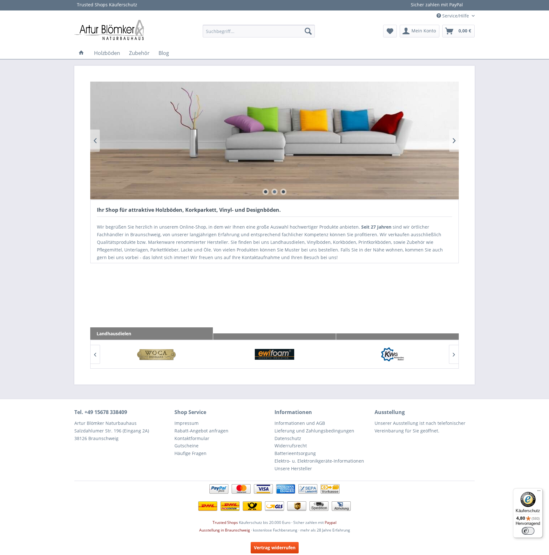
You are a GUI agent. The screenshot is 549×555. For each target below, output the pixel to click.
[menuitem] (259, 31)
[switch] (528, 531)
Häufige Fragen (190, 453)
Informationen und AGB (299, 423)
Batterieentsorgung (295, 453)
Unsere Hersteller (293, 468)
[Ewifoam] (274, 354)
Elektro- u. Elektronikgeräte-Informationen (319, 461)
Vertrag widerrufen (274, 548)
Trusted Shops (225, 522)
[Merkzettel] (390, 31)
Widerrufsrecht (290, 446)
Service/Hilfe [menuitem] (455, 16)
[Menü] (539, 492)
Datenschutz (287, 438)
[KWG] (392, 354)
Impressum (186, 423)
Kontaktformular (191, 438)
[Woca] (156, 354)
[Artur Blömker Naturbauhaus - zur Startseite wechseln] (109, 29)
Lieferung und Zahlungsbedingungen (314, 431)
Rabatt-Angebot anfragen (201, 431)
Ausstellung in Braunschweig (224, 530)
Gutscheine (186, 446)
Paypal (330, 522)
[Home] (81, 53)
